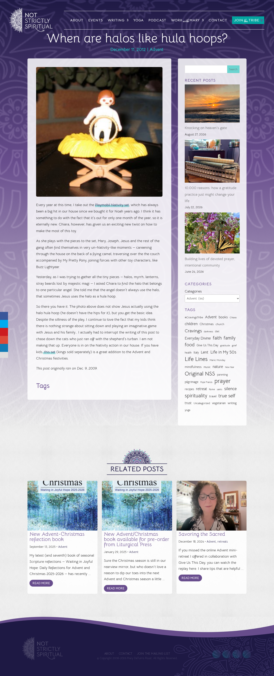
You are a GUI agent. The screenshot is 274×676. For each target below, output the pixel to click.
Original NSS (200, 374)
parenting (222, 374)
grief (234, 345)
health (188, 352)
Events (95, 20)
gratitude (225, 345)
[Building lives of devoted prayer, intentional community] (212, 234)
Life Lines (196, 359)
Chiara (233, 317)
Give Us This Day (207, 345)
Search (233, 69)
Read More (41, 583)
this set (49, 352)
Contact (218, 20)
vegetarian (219, 403)
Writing (116, 20)
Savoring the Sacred (202, 534)
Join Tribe (246, 20)
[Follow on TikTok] (246, 654)
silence (230, 388)
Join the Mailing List (153, 654)
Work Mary (185, 21)
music (207, 367)
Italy (196, 352)
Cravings (193, 330)
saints (219, 389)
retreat (201, 389)
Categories (193, 291)
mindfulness (193, 367)
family (229, 338)
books (223, 317)
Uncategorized (202, 403)
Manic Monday (217, 360)
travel (212, 396)
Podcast (157, 20)
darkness (208, 331)
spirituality (196, 396)
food (190, 345)
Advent (156, 49)
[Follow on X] (226, 654)
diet (217, 331)
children (191, 323)
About (76, 20)
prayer (222, 381)
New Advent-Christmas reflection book (56, 537)
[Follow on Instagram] (236, 654)
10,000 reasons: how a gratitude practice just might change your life (210, 194)
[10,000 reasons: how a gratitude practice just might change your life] (212, 162)
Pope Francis (206, 382)
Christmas (207, 324)
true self (226, 396)
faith (217, 338)
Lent (204, 352)
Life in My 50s (223, 352)
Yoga (138, 20)
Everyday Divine (198, 338)
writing (232, 403)
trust (188, 403)
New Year (229, 367)
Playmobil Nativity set (112, 205)
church (220, 324)
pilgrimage (191, 382)
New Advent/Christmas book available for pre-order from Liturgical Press (136, 539)
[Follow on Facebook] (216, 654)
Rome (212, 389)
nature (218, 366)
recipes (189, 389)
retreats (222, 541)
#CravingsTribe (194, 317)
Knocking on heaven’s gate (206, 128)
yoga (187, 410)
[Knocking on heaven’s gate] (212, 104)
